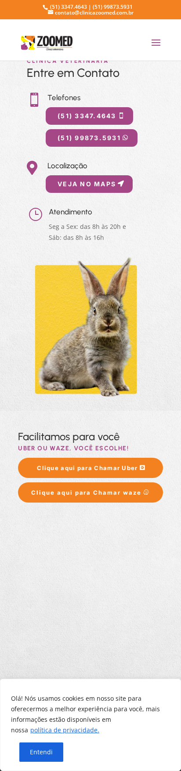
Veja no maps (87, 184)
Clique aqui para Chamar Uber (87, 467)
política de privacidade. (64, 730)
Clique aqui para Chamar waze (86, 492)
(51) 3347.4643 (87, 115)
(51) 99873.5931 (89, 137)
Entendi (41, 752)
